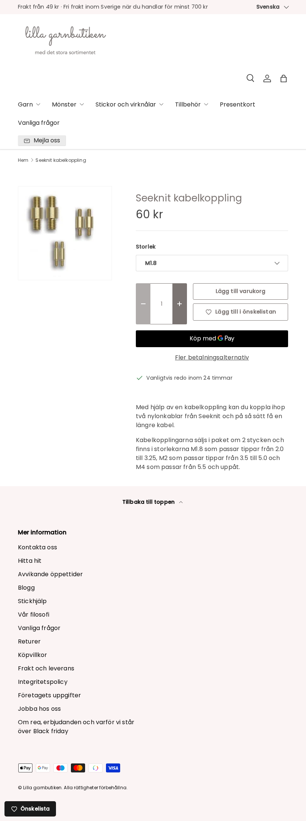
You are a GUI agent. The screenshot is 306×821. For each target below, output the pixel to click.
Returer (29, 641)
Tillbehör (188, 104)
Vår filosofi (33, 614)
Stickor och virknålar (126, 104)
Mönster (64, 104)
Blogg (26, 587)
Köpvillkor (32, 655)
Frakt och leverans (46, 668)
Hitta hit (29, 560)
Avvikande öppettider (50, 574)
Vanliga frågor (39, 122)
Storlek (146, 246)
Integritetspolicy (43, 682)
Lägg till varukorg (241, 291)
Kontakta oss (37, 547)
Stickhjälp (32, 601)
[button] (283, 78)
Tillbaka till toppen (149, 502)
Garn (25, 104)
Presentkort (237, 104)
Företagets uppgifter (49, 695)
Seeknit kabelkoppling (60, 160)
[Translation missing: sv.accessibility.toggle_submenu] (38, 104)
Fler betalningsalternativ (212, 357)
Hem (23, 160)
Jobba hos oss (39, 708)
